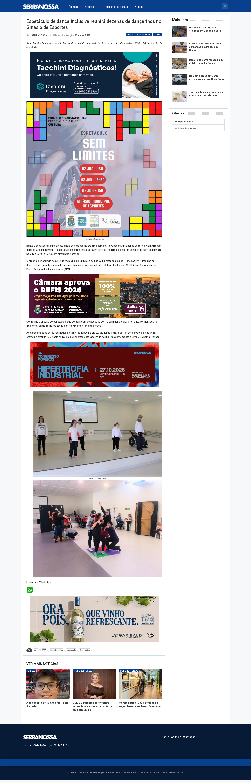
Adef (36, 650)
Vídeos (139, 6)
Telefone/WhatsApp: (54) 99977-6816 (46, 745)
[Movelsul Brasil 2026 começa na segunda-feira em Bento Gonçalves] (140, 684)
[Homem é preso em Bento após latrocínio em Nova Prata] (179, 79)
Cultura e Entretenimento (139, 35)
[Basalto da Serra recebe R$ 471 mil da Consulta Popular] (179, 63)
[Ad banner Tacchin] (94, 74)
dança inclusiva (56, 650)
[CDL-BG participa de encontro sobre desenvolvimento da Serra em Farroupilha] (94, 684)
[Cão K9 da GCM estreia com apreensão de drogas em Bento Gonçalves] (179, 47)
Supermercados (185, 121)
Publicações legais (116, 6)
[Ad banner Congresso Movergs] (94, 364)
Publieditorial (83, 670)
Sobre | (166, 737)
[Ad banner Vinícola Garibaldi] (94, 618)
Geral (31, 670)
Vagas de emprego (187, 128)
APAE (44, 650)
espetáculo (71, 650)
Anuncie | (177, 737)
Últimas (73, 6)
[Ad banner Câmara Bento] (94, 295)
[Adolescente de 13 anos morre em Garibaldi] (48, 684)
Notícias (90, 6)
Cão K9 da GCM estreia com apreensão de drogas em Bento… (205, 46)
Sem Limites (85, 650)
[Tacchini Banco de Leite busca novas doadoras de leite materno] (179, 96)
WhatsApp (189, 737)
